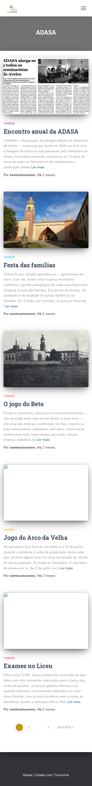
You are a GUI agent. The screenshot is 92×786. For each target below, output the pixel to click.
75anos (9, 123)
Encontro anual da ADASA (41, 131)
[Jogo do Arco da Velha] (46, 492)
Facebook (42, 764)
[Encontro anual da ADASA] (46, 86)
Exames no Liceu (28, 666)
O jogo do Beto (24, 404)
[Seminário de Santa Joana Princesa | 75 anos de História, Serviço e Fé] (14, 8)
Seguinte (64, 727)
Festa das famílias (29, 265)
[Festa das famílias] (46, 220)
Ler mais (37, 167)
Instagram (50, 764)
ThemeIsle (61, 775)
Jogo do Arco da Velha (35, 537)
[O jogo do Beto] (46, 359)
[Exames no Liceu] (46, 621)
